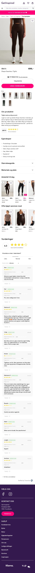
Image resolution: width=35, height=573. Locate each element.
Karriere (4, 553)
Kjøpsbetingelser (7, 535)
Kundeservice (5, 525)
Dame (3, 16)
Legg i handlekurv (17, 86)
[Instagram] (10, 494)
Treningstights (26, 16)
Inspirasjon (5, 557)
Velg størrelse (18, 81)
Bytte (3, 528)
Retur (3, 532)
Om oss (3, 542)
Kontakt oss (7, 513)
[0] (28, 3)
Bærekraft (4, 550)
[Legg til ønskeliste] (32, 20)
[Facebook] (3, 494)
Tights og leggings (15, 16)
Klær (7, 16)
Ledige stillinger (6, 546)
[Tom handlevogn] (32, 3)
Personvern (5, 539)
